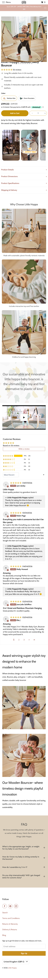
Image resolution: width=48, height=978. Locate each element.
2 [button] (18, 640)
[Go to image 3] (20, 63)
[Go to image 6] (25, 63)
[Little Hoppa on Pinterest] (11, 906)
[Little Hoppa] (24, 2)
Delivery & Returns (9, 929)
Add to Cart (14, 113)
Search (5, 912)
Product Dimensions (9, 176)
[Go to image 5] (24, 63)
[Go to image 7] (27, 63)
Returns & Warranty (10, 924)
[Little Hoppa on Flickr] (20, 906)
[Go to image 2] (18, 63)
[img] (16, 483)
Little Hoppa (12, 968)
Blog (4, 935)
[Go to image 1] (16, 63)
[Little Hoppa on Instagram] (16, 906)
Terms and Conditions (11, 918)
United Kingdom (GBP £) (14, 961)
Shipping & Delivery (9, 190)
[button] (8, 456)
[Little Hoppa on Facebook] (5, 906)
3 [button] (24, 640)
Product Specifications (10, 183)
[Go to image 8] (29, 63)
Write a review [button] (24, 449)
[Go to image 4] (22, 63)
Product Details (7, 170)
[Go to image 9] (31, 63)
